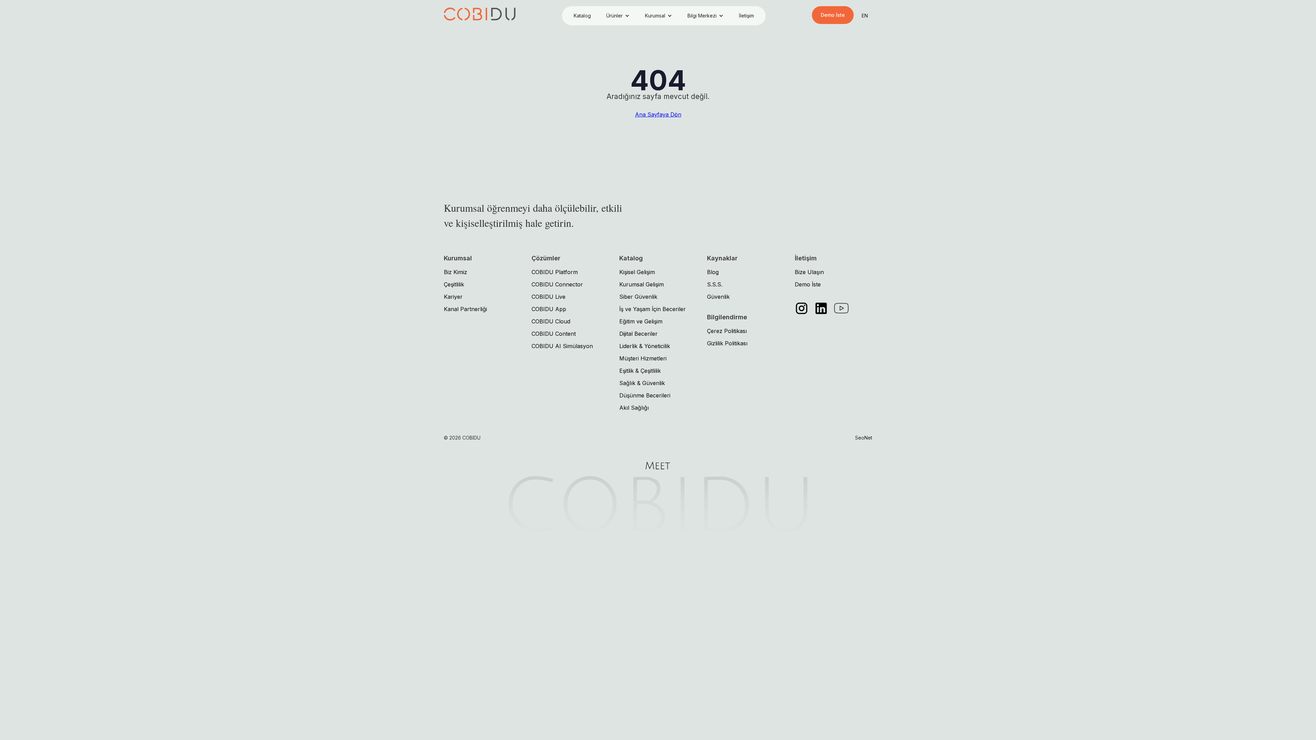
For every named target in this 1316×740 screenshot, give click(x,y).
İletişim (746, 15)
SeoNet (863, 438)
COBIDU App (549, 309)
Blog (713, 272)
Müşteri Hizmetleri (643, 358)
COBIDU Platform (555, 272)
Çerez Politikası (727, 331)
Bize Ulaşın (809, 272)
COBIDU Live (548, 296)
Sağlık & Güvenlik (642, 383)
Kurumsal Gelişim (641, 284)
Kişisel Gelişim (637, 272)
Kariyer (453, 296)
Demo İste (833, 15)
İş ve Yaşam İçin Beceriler (652, 309)
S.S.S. (714, 284)
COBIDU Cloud (551, 321)
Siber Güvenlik (638, 296)
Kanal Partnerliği (465, 309)
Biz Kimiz (455, 272)
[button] (617, 16)
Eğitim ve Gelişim (640, 321)
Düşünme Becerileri (644, 395)
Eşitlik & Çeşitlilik (640, 370)
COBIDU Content (554, 333)
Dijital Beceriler (638, 333)
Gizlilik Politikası (727, 343)
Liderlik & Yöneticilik (644, 346)
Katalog (582, 15)
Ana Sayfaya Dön (658, 114)
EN (865, 15)
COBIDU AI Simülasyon (562, 346)
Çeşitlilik (454, 284)
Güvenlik (718, 296)
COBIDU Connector (557, 284)
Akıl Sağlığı (634, 407)
